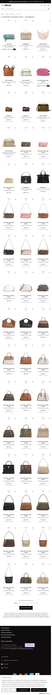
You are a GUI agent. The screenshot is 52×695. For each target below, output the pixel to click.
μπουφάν (11, 615)
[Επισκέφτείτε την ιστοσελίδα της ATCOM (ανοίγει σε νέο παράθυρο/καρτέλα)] (44, 693)
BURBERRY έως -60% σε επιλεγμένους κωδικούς (18, 1)
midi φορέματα (45, 615)
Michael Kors (38, 614)
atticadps (5, 656)
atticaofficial (6, 660)
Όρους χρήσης (14, 648)
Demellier (45, 614)
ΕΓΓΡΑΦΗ (29, 645)
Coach (17, 614)
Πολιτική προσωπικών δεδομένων (26, 648)
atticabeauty (14, 660)
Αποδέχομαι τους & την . (18, 648)
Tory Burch (12, 614)
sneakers (17, 615)
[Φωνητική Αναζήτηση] (48, 8)
